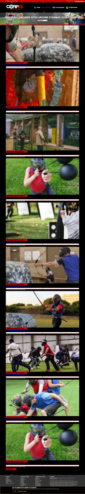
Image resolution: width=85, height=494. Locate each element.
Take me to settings (22, 491)
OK (14, 491)
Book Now (15, 63)
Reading (22, 481)
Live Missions (59, 7)
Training (48, 7)
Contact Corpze (9, 481)
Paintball (37, 478)
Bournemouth (23, 479)
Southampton (23, 484)
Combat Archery (38, 480)
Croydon (22, 483)
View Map (10, 469)
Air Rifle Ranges (38, 484)
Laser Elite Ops (38, 481)
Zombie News (73, 7)
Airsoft (36, 479)
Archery (36, 482)
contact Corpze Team (11, 1)
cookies (57, 488)
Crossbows (37, 483)
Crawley (22, 485)
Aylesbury (22, 482)
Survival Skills (38, 485)
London (22, 478)
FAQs (7, 482)
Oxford (22, 480)
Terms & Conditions (10, 483)
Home (38, 7)
